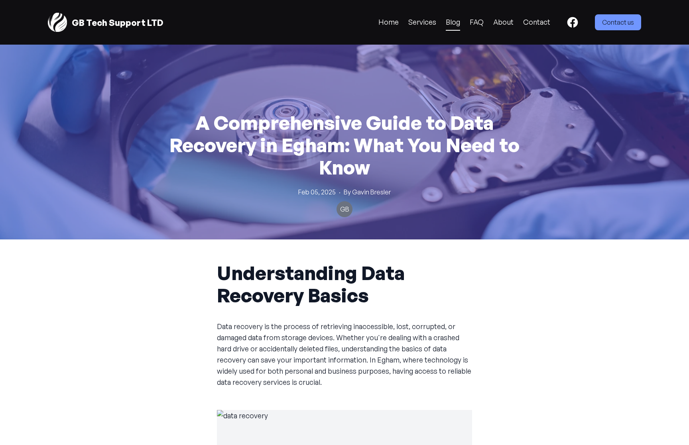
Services (422, 22)
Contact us (618, 22)
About (503, 22)
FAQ (477, 22)
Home (388, 22)
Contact (536, 22)
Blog (453, 22)
